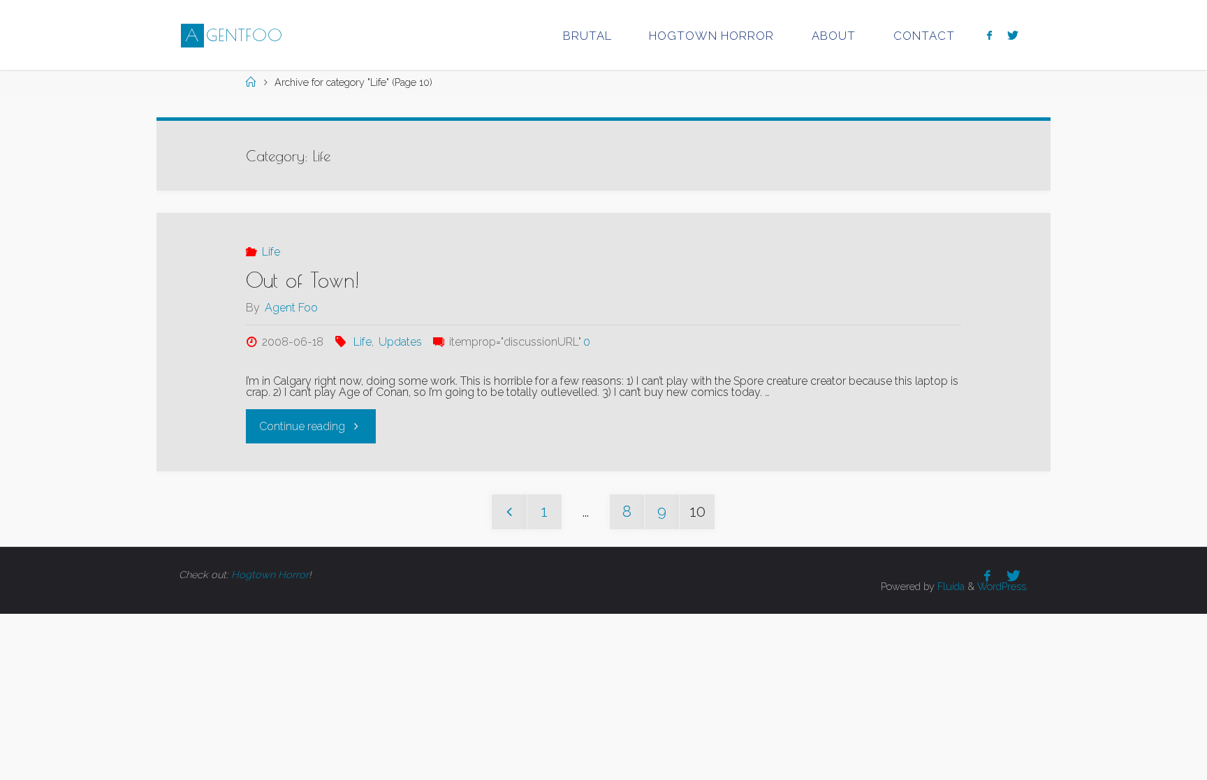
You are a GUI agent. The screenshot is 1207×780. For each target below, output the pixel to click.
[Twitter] (1013, 35)
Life (270, 251)
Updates (400, 341)
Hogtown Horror (270, 574)
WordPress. (1002, 586)
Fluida (950, 586)
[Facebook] (989, 35)
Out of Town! (302, 279)
